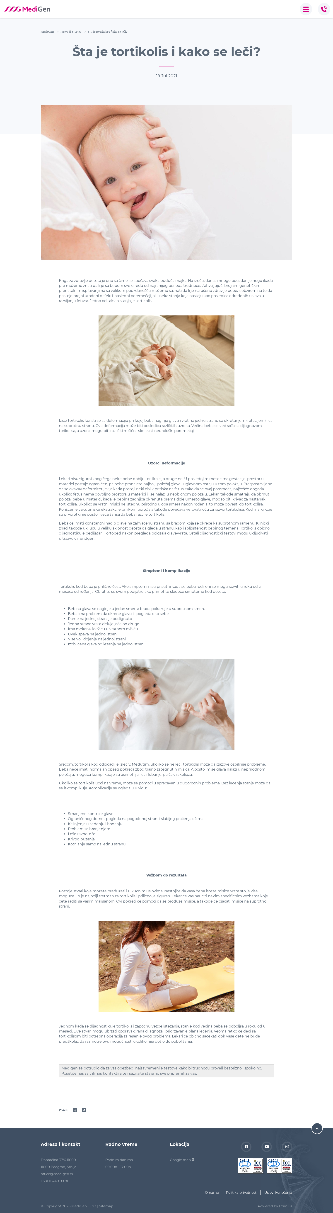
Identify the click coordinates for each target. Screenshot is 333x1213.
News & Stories (71, 31)
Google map (181, 1160)
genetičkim (250, 285)
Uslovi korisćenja (278, 1192)
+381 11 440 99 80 (55, 1181)
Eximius (285, 1206)
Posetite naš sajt (76, 1073)
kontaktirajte (114, 1073)
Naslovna (47, 31)
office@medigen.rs (57, 1174)
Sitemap (106, 1206)
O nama (212, 1192)
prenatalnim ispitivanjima (82, 290)
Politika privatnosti (241, 1192)
